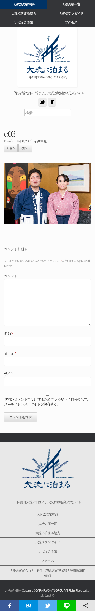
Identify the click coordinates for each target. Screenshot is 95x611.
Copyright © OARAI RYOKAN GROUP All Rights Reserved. (54, 590)
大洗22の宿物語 (47, 514)
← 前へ (11, 148)
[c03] (47, 222)
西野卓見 (40, 141)
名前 (8, 333)
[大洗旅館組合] (47, 57)
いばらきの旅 (47, 551)
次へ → (25, 148)
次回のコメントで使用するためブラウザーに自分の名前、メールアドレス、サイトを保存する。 (47, 401)
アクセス (71, 22)
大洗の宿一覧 (71, 4)
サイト (9, 373)
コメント (10, 275)
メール (10, 353)
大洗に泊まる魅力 (47, 532)
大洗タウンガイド (71, 13)
